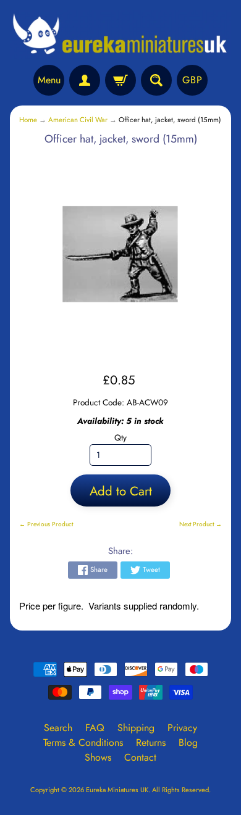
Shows (98, 757)
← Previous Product (46, 524)
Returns (151, 742)
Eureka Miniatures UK (117, 790)
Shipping (135, 728)
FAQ (94, 728)
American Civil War (78, 120)
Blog (188, 742)
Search (58, 728)
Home (28, 120)
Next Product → (200, 524)
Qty (120, 437)
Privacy (182, 728)
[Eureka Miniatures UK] (120, 34)
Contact (140, 757)
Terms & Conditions (83, 742)
